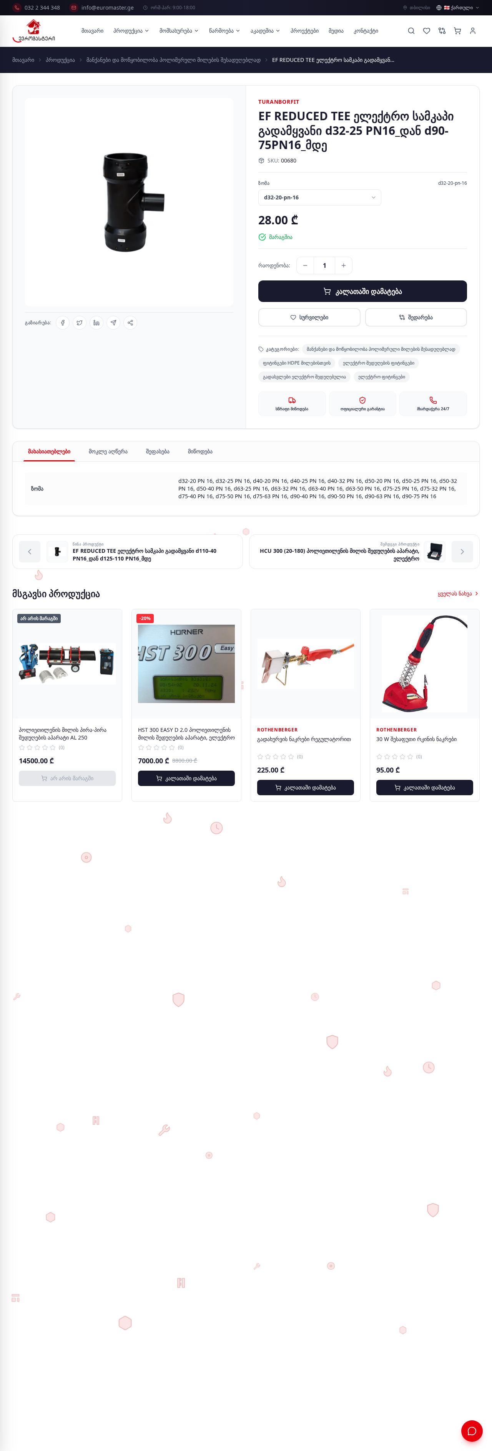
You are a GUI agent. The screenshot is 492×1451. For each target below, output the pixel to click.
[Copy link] (130, 323)
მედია (336, 30)
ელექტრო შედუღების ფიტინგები (378, 363)
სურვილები (313, 317)
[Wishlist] (427, 31)
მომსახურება (176, 30)
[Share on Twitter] (79, 323)
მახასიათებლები (49, 451)
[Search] (411, 31)
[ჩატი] (472, 1431)
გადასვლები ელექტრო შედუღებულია (304, 376)
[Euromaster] (33, 30)
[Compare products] (442, 31)
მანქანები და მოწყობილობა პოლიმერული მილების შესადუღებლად (173, 59)
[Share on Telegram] (113, 323)
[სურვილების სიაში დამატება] (110, 621)
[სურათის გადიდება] (129, 202)
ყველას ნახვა (455, 593)
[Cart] (457, 31)
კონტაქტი (366, 30)
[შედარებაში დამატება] (110, 638)
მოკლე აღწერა (108, 451)
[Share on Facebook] (63, 323)
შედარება (420, 317)
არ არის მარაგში (71, 778)
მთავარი (92, 30)
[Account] (473, 31)
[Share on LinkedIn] (96, 323)
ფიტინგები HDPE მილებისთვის (297, 363)
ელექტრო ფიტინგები (381, 376)
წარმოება (221, 30)
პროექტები (305, 30)
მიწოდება (200, 451)
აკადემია (262, 30)
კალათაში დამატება (369, 291)
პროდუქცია (128, 30)
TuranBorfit (278, 101)
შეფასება (158, 451)
